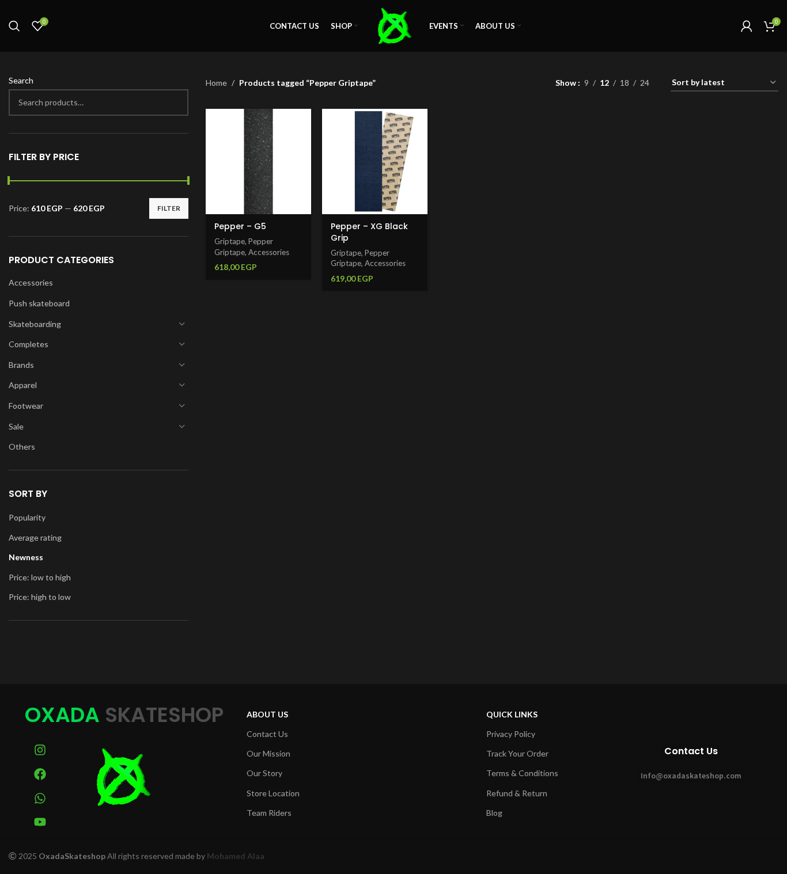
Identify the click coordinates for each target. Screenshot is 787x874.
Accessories (31, 282)
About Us (267, 714)
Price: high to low (40, 597)
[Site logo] (393, 25)
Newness (26, 557)
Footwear (26, 406)
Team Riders (269, 813)
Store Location (273, 793)
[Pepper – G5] (258, 161)
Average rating (35, 537)
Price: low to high (40, 577)
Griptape (229, 241)
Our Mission (268, 753)
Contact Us (267, 734)
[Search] (14, 25)
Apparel (23, 385)
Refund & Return (516, 793)
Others (22, 446)
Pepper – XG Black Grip (369, 232)
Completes (28, 344)
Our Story (264, 773)
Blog (494, 813)
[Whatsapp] (40, 798)
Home (216, 83)
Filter (168, 208)
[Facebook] (40, 774)
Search (21, 80)
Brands (21, 365)
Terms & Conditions (522, 773)
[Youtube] (40, 822)
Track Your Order (517, 753)
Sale (16, 426)
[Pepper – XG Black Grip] (374, 161)
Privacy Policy (510, 734)
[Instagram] (40, 750)
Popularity (27, 517)
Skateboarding (35, 324)
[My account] (746, 25)
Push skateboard (39, 303)
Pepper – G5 (240, 226)
